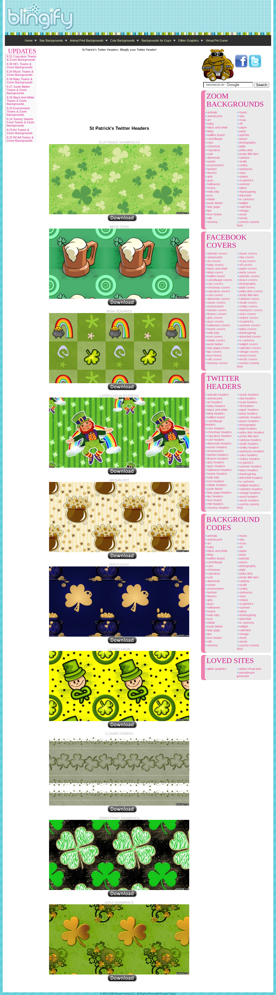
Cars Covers (214, 283)
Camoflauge (214, 138)
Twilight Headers (249, 485)
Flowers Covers (216, 313)
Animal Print (214, 116)
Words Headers (249, 500)
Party (242, 131)
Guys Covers (215, 321)
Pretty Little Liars (249, 153)
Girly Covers (214, 317)
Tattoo (243, 187)
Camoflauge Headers (213, 422)
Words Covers (248, 359)
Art (208, 119)
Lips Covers (214, 351)
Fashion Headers (217, 454)
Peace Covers (248, 279)
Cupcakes (213, 150)
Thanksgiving (247, 191)
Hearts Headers (216, 473)
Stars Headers (248, 455)
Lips (209, 210)
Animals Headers (217, 394)
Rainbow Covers (249, 298)
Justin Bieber (214, 203)
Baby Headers (215, 405)
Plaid (242, 146)
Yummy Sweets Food (248, 223)
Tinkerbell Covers (250, 336)
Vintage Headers (249, 492)
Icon (209, 195)
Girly (209, 176)
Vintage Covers (249, 351)
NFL (240, 123)
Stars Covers (247, 313)
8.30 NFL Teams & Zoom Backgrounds (20, 65)
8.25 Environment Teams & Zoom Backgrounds (18, 111)
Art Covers (213, 261)
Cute (209, 153)
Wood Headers (248, 496)
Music (243, 112)
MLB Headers (214, 503)
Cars (209, 142)
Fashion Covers (216, 310)
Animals (211, 112)
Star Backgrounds (51, 40)
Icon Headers (215, 481)
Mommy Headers (217, 507)
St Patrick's (246, 180)
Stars (242, 172)
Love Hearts (214, 214)
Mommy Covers (217, 363)
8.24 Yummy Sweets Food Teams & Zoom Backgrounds (20, 122)
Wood (242, 214)
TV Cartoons (246, 199)
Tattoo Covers (248, 329)
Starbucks (246, 169)
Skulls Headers (248, 443)
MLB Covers (214, 359)
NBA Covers (246, 257)
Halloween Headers (219, 469)
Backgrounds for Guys (156, 40)
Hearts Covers (216, 329)
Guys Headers (215, 466)
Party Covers (247, 272)
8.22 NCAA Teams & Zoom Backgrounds (20, 139)
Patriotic (244, 135)
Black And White (216, 127)
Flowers (211, 172)
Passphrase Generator (246, 674)
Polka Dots (246, 150)
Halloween (213, 184)
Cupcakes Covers (218, 291)
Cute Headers (215, 439)
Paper (243, 127)
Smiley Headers (249, 447)
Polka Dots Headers (251, 432)
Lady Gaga (213, 206)
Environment (214, 165)
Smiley (243, 165)
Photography (247, 142)
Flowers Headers (217, 458)
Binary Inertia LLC (125, 993)
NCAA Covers (247, 261)
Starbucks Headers (251, 451)
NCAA (242, 119)
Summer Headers (250, 466)
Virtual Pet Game (217, 40)
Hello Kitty (212, 191)
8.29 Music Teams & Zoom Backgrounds (20, 73)
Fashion (211, 169)
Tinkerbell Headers (251, 477)
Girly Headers (215, 462)
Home (29, 40)
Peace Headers (249, 421)
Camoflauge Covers (219, 279)
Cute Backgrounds (122, 40)
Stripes (243, 176)
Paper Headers (248, 409)
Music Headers (249, 394)
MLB (209, 218)
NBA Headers (247, 398)
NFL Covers (245, 264)
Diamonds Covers (218, 298)
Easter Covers (216, 302)
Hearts (211, 187)
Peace (243, 138)
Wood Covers (247, 355)
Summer (244, 184)
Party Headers (248, 413)
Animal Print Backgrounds (87, 40)
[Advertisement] (173, 16)
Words (243, 218)
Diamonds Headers (219, 443)
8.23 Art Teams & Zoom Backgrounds (20, 131)
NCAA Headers (248, 402)
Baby (210, 123)
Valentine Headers (251, 489)
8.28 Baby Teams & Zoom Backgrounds (20, 80)
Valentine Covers (250, 347)
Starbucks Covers (251, 310)
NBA (241, 116)
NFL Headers (246, 405)
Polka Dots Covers (251, 291)
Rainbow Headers (250, 440)
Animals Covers (216, 253)
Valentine (245, 206)
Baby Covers (215, 264)
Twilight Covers (248, 344)
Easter (211, 161)
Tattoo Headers (248, 470)
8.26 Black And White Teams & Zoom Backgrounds (20, 101)
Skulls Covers (248, 302)
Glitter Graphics (188, 40)
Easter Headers (216, 447)
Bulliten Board (215, 135)
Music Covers (248, 253)
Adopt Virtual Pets (249, 668)
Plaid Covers (247, 287)
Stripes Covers (248, 317)
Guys (210, 180)
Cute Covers (214, 295)
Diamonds (213, 157)
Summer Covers (249, 325)
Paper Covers (248, 268)
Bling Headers (215, 413)
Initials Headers (216, 485)
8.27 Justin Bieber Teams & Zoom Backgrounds (18, 90)
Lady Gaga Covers (218, 347)
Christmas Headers (219, 432)
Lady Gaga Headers (219, 492)
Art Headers (214, 402)
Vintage (244, 210)
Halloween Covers (218, 325)
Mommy (212, 221)
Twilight (243, 203)
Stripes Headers (249, 458)
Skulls (243, 161)
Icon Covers (214, 336)
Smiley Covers (248, 306)
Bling (209, 131)
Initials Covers (215, 340)
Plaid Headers (248, 428)
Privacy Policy (167, 993)
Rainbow (244, 157)
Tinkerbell (245, 195)
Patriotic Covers (249, 276)
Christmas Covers (218, 287)
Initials (210, 199)
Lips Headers (214, 496)
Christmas (213, 146)
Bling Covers (214, 272)
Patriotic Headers (250, 417)
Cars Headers (215, 428)
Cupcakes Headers (219, 435)
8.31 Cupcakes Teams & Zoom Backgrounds (21, 58)
